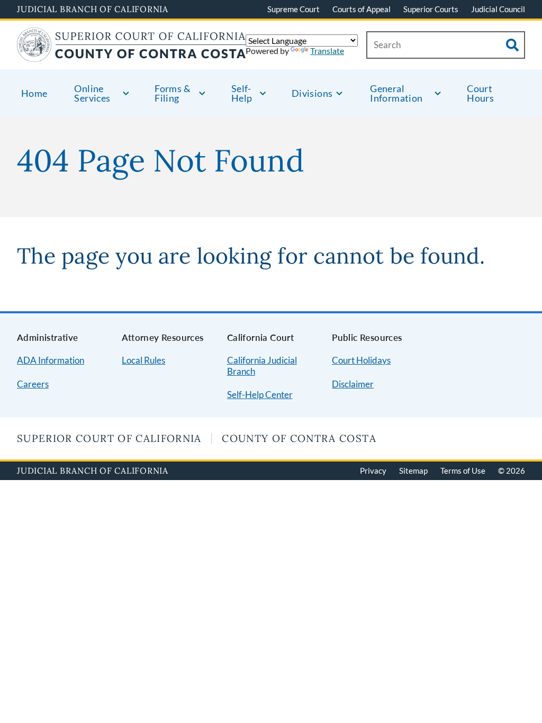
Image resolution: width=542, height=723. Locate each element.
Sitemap (413, 470)
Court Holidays (361, 360)
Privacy (373, 470)
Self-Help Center (260, 394)
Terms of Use (462, 470)
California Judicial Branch (262, 366)
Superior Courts (430, 9)
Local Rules (143, 360)
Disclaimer (353, 384)
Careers (33, 384)
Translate (327, 51)
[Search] (512, 45)
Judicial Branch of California (92, 9)
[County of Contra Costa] (131, 55)
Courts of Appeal (361, 9)
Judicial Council (498, 9)
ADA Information (50, 360)
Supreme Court (293, 9)
